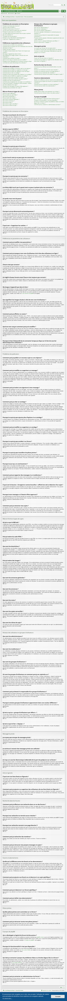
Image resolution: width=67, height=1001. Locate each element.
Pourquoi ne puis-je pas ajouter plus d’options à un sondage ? (17, 74)
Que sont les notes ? (8, 102)
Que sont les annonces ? (9, 100)
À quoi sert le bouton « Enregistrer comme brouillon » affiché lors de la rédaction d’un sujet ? (17, 84)
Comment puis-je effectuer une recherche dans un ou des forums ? (47, 67)
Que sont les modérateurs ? (40, 29)
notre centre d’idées (26, 950)
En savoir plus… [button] (7, 998)
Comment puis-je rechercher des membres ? (44, 72)
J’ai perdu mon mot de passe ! (10, 36)
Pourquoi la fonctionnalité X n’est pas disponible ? (46, 100)
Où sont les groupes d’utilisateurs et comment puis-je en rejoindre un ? (47, 32)
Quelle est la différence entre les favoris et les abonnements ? (49, 80)
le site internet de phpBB (27, 293)
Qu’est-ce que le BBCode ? (9, 93)
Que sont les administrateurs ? (41, 27)
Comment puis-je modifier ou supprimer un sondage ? (15, 76)
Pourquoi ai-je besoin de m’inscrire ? (11, 26)
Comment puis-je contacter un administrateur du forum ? (47, 104)
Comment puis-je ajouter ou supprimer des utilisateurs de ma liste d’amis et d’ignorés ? (48, 60)
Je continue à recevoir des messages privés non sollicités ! (48, 49)
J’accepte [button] (58, 996)
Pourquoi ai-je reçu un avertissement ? (12, 80)
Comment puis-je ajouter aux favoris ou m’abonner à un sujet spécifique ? (48, 82)
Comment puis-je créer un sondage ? (11, 73)
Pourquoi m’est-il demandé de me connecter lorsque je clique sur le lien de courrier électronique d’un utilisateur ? (17, 62)
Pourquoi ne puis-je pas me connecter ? (12, 31)
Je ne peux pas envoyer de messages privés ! (45, 48)
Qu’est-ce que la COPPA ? (9, 27)
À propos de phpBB (29, 940)
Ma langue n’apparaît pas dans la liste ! (12, 54)
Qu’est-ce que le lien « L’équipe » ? (42, 42)
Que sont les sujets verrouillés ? (10, 103)
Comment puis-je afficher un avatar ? (11, 58)
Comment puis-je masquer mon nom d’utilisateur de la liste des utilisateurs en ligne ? (18, 47)
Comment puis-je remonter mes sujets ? (12, 87)
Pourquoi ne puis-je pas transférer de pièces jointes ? (15, 78)
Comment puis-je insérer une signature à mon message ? (16, 71)
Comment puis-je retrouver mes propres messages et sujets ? (48, 74)
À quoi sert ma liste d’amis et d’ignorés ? (44, 58)
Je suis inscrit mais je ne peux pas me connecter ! (15, 30)
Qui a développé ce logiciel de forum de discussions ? (47, 98)
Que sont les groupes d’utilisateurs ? (42, 30)
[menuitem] (60, 11)
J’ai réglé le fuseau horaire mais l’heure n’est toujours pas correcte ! (16, 51)
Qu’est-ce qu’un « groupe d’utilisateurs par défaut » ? (46, 41)
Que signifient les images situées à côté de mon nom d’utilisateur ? (15, 56)
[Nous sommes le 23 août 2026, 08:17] (63, 17)
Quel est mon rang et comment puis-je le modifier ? (15, 59)
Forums (20, 11)
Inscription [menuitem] (65, 11)
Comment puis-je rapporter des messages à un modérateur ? (17, 82)
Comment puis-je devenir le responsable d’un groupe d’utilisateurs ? (46, 35)
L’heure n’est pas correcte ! (9, 49)
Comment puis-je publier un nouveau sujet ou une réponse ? (17, 68)
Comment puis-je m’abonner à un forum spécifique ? (46, 84)
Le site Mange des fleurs (9, 11)
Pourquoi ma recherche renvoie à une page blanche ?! (47, 71)
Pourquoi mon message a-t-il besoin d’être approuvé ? (15, 86)
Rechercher (4, 13)
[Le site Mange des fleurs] (17, 5)
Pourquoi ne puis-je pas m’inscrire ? (11, 29)
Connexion (12, 13)
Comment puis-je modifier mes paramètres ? (13, 45)
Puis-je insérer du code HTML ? (10, 95)
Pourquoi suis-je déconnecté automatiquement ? (14, 37)
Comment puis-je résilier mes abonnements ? (45, 86)
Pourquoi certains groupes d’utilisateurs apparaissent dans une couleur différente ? (49, 38)
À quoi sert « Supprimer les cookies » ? (12, 39)
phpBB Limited (40, 937)
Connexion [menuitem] (63, 11)
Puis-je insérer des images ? (9, 98)
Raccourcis (2, 11)
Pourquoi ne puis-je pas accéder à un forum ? (13, 77)
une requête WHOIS (17, 962)
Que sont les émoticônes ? (9, 96)
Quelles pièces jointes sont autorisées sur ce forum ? (46, 91)
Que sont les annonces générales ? (11, 99)
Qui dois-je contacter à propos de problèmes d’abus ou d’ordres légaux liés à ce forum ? (49, 102)
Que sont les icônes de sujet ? (10, 105)
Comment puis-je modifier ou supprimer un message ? (15, 70)
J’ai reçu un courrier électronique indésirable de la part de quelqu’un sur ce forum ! (47, 51)
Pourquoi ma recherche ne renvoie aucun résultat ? (46, 69)
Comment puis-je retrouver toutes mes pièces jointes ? (47, 93)
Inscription (18, 13)
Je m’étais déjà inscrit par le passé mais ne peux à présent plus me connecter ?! (17, 34)
